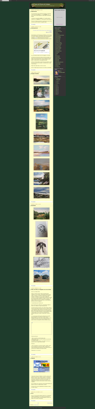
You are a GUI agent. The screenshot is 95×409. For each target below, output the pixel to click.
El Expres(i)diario (57, 38)
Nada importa (57, 59)
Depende (33, 358)
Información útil (34, 28)
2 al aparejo (33, 400)
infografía (36, 37)
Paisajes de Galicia (35, 73)
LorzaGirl (56, 53)
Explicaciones (34, 11)
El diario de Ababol (58, 37)
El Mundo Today (57, 41)
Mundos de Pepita (58, 58)
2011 (56, 87)
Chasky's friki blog (58, 30)
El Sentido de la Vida (58, 42)
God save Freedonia (58, 47)
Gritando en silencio (58, 48)
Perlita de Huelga (57, 63)
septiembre (58, 78)
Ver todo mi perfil (62, 72)
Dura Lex (56, 32)
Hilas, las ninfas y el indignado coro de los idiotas (41, 289)
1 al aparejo (33, 24)
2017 (56, 84)
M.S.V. (56, 54)
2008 (56, 90)
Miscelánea (33, 205)
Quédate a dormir (57, 64)
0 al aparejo (33, 285)
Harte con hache (57, 49)
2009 (56, 89)
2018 (56, 77)
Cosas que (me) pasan (58, 31)
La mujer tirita (57, 52)
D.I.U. (32, 393)
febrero (57, 83)
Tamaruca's (57, 65)
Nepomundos (57, 60)
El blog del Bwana (58, 36)
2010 (56, 88)
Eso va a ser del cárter (58, 43)
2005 (56, 94)
